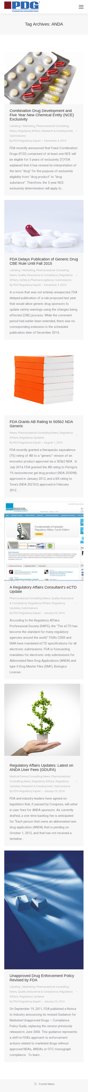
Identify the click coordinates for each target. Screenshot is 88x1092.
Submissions (18, 135)
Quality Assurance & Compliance (38, 275)
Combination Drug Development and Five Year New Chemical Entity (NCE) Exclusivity (42, 115)
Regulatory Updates (31, 437)
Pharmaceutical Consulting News (38, 432)
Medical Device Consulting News (30, 776)
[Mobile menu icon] (81, 6)
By (25, 140)
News (13, 432)
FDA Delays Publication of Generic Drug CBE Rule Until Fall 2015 (44, 261)
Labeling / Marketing (22, 126)
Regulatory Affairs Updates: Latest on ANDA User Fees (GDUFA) (41, 767)
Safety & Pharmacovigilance (36, 280)
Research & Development (57, 130)
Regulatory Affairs (29, 130)
